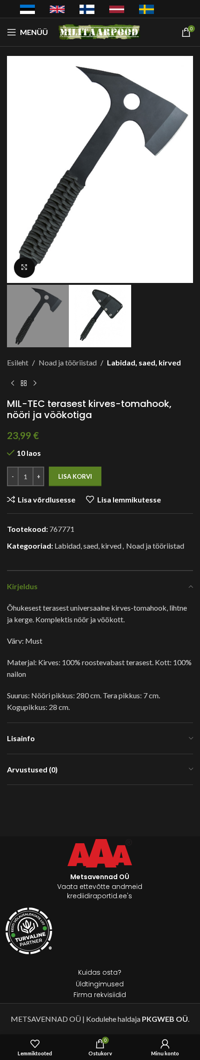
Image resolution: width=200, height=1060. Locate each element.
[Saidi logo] (100, 31)
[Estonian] (27, 8)
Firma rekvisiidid (99, 994)
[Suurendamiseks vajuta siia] (24, 267)
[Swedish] (146, 8)
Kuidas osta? (99, 972)
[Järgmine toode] (34, 383)
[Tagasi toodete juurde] (23, 383)
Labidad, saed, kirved (144, 362)
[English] (57, 8)
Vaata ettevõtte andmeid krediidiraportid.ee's (99, 886)
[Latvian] (116, 8)
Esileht (17, 362)
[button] (16, 170)
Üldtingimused (100, 984)
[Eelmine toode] (12, 383)
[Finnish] (87, 8)
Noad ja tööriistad (68, 362)
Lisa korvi (75, 476)
